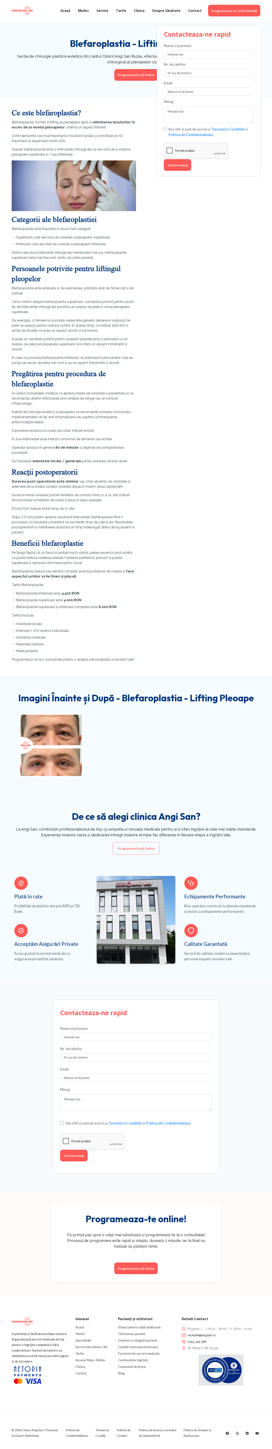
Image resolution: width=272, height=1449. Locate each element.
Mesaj (168, 101)
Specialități (83, 1340)
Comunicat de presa (132, 1366)
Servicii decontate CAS (91, 1347)
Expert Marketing (27, 1435)
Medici (83, 10)
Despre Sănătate (166, 10)
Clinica (139, 10)
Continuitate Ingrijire (133, 1360)
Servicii (102, 10)
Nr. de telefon (175, 64)
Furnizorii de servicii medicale (139, 1353)
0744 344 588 (197, 1341)
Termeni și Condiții (102, 1432)
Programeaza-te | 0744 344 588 (234, 10)
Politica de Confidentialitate (190, 134)
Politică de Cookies (124, 1432)
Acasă (65, 10)
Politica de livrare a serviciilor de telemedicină (158, 1432)
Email (168, 83)
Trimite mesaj (177, 165)
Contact (195, 10)
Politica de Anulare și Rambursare (197, 1432)
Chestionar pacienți (131, 1334)
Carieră (80, 1373)
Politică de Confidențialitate (77, 1432)
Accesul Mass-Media (90, 1360)
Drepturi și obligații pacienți (137, 1340)
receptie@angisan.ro (202, 1335)
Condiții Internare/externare (138, 1347)
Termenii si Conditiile (228, 129)
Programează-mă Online (136, 75)
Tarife (121, 10)
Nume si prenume (177, 45)
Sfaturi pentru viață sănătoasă (139, 1327)
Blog (121, 1373)
